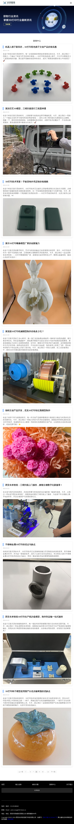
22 (48, 772)
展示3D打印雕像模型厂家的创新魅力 (22, 243)
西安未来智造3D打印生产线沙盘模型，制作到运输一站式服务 (34, 617)
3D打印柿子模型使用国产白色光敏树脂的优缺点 (27, 691)
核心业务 (18, 784)
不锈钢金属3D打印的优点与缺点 (20, 544)
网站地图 (10, 819)
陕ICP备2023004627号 (50, 817)
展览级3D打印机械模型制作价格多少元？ (24, 331)
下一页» (53, 772)
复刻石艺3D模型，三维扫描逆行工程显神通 (25, 108)
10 (42, 772)
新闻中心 (52, 784)
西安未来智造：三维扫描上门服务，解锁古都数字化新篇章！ (34, 485)
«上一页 (20, 772)
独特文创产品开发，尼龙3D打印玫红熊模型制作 (27, 410)
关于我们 (69, 784)
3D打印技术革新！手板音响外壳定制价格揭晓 (26, 181)
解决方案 (35, 784)
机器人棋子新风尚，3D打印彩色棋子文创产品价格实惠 (31, 47)
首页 (3, 784)
